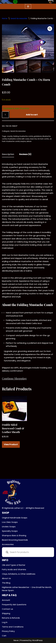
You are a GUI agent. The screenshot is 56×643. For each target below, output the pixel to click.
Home (4, 18)
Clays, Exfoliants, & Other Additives (18, 574)
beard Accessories (19, 18)
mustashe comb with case (18, 139)
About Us (6, 578)
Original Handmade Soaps (14, 517)
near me (33, 139)
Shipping (6, 613)
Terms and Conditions (12, 626)
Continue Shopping (14, 378)
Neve (16, 640)
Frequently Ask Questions (14, 604)
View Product (11, 444)
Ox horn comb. (43, 139)
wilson (29, 141)
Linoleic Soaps (8, 526)
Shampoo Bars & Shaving (14, 535)
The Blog (6, 582)
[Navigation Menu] (28, 6)
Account (6, 600)
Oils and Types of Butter (13, 565)
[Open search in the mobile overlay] (28, 552)
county (10, 136)
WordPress (37, 640)
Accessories (8, 544)
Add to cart (32, 114)
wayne (23, 141)
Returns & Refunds (11, 617)
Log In (4, 622)
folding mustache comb (23, 136)
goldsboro (38, 136)
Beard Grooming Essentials (15, 540)
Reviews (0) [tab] (25, 154)
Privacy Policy (8, 631)
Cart (4, 635)
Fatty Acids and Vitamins (14, 569)
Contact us (7, 609)
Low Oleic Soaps (10, 522)
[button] (49, 28)
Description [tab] (8, 154)
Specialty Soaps (10, 531)
